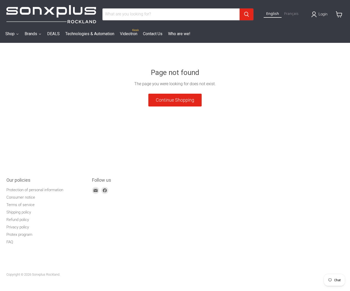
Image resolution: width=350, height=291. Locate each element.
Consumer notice (20, 197)
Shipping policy (18, 212)
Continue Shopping (175, 100)
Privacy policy (17, 227)
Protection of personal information (34, 190)
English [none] (272, 13)
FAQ (9, 242)
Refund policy (17, 219)
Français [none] (291, 13)
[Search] (246, 14)
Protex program (19, 234)
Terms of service (20, 204)
